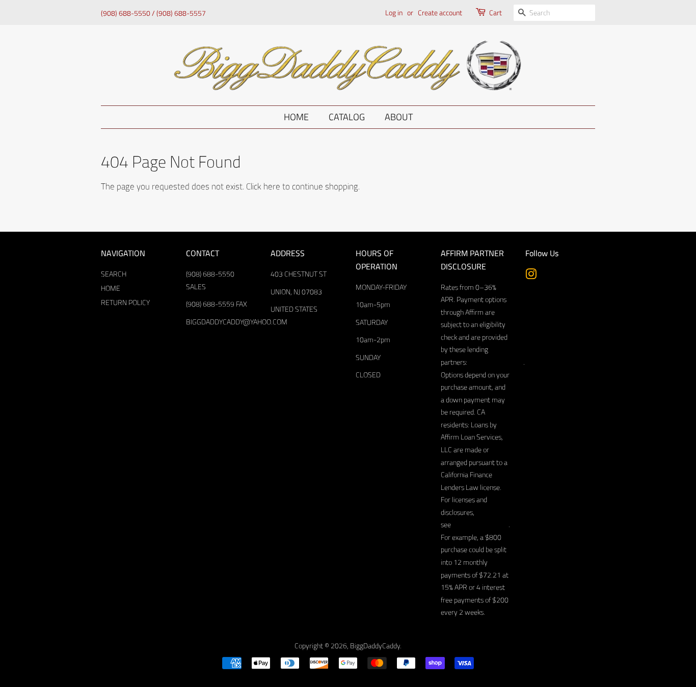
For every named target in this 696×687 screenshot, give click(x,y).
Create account (440, 12)
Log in (394, 12)
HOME (110, 288)
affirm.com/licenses (479, 524)
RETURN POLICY (125, 302)
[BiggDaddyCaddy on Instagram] (531, 276)
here (271, 186)
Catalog (347, 117)
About (399, 117)
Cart (495, 12)
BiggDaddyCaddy (375, 645)
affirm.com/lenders (495, 362)
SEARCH (113, 274)
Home (296, 117)
